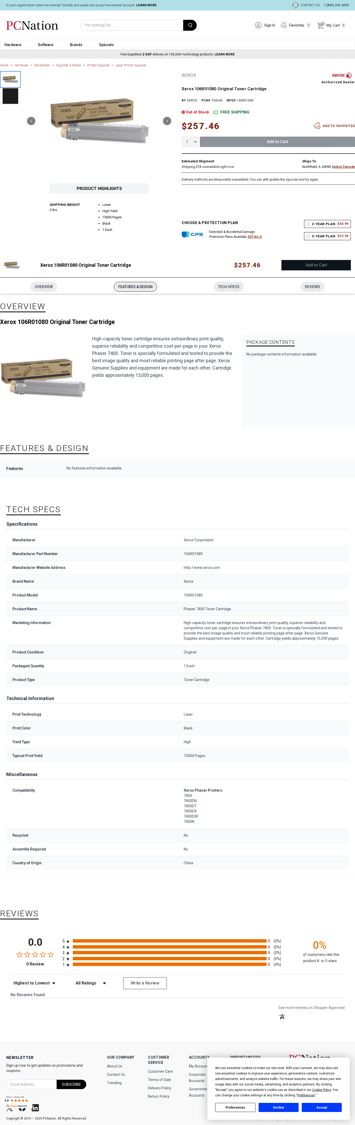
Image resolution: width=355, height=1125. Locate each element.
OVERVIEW (44, 287)
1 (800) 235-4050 (336, 5)
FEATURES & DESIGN (135, 287)
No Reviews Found (27, 994)
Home (4, 65)
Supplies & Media (68, 65)
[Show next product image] (167, 121)
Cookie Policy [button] (321, 1090)
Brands (76, 45)
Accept (321, 1107)
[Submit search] (190, 25)
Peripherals (42, 65)
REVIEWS (312, 287)
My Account (198, 1066)
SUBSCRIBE (71, 1084)
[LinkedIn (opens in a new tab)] (36, 1107)
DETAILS (255, 237)
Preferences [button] (306, 1095)
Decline (278, 1107)
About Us (114, 1066)
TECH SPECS (228, 287)
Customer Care (160, 1071)
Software (45, 45)
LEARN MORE (146, 5)
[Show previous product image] (31, 121)
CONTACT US (310, 5)
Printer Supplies (98, 65)
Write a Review (145, 983)
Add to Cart (277, 141)
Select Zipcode (343, 167)
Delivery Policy (159, 1088)
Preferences (235, 1107)
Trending (114, 1083)
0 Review (43, 964)
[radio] (177, 941)
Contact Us (116, 1074)
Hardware (12, 45)
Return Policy (158, 1096)
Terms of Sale (159, 1080)
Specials (106, 45)
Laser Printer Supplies (131, 65)
